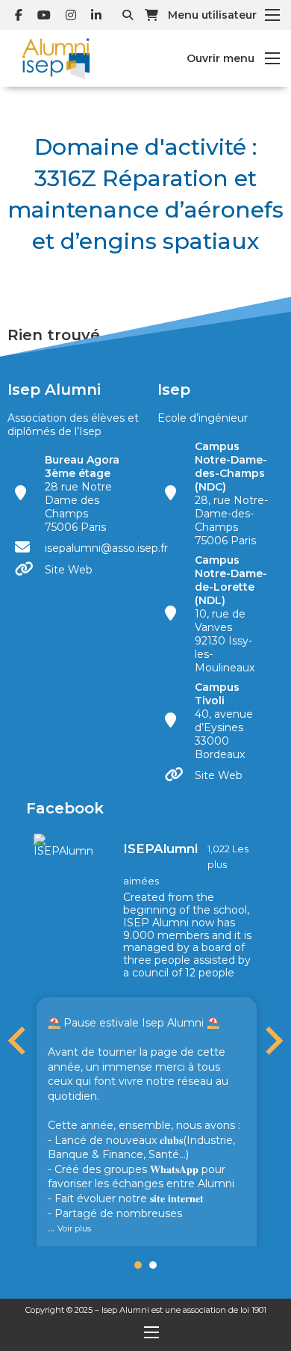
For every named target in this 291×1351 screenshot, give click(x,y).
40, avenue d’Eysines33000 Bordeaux (224, 720)
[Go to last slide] (18, 1040)
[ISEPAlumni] (63, 845)
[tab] (138, 1265)
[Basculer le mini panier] (151, 15)
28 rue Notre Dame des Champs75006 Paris (82, 493)
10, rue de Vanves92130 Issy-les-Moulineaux (231, 613)
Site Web (69, 569)
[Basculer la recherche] (127, 15)
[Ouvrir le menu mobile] (272, 15)
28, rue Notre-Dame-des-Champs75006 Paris (231, 493)
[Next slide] (272, 1040)
